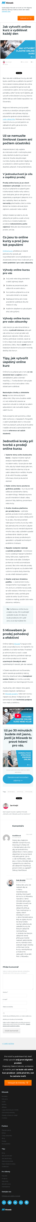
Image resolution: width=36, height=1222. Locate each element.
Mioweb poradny (11, 694)
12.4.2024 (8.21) (16, 837)
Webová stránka (8, 1006)
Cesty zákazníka (7, 1135)
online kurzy (20, 791)
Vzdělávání (5, 1166)
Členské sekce (6, 1130)
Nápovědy (5, 1181)
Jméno (5, 992)
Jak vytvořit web (7, 1155)
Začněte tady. (6, 11)
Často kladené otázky (8, 1164)
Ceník (3, 1101)
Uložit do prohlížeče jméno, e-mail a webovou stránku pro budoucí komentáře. (17, 1017)
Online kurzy (8, 251)
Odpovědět (29, 834)
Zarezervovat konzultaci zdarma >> (18, 779)
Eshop (4, 1133)
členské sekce (11, 791)
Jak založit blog (6, 1158)
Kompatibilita (6, 1144)
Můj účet (4, 1176)
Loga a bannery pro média (10, 1110)
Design (4, 1141)
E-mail (5, 999)
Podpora (4, 1178)
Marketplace (6, 1186)
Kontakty (4, 1096)
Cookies (4, 1118)
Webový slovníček (7, 1161)
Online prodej (28, 791)
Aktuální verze (6, 1184)
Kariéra (4, 1104)
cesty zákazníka (9, 119)
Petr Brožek (20, 880)
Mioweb (17, 644)
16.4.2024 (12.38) (20, 882)
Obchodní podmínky (8, 1112)
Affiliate (4, 1107)
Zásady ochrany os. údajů (9, 1115)
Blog (3, 1138)
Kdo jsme (5, 1099)
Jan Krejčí (9, 62)
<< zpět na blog (8, 1043)
